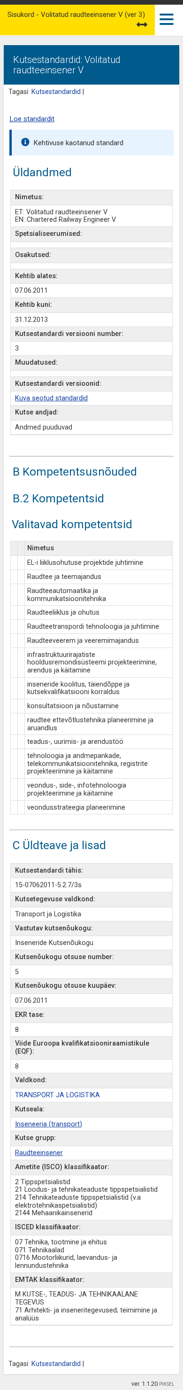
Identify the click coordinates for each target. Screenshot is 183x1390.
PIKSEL (167, 1384)
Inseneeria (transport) (48, 1124)
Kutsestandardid (56, 92)
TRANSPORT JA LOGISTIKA (57, 1095)
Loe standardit (31, 119)
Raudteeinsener (39, 1153)
